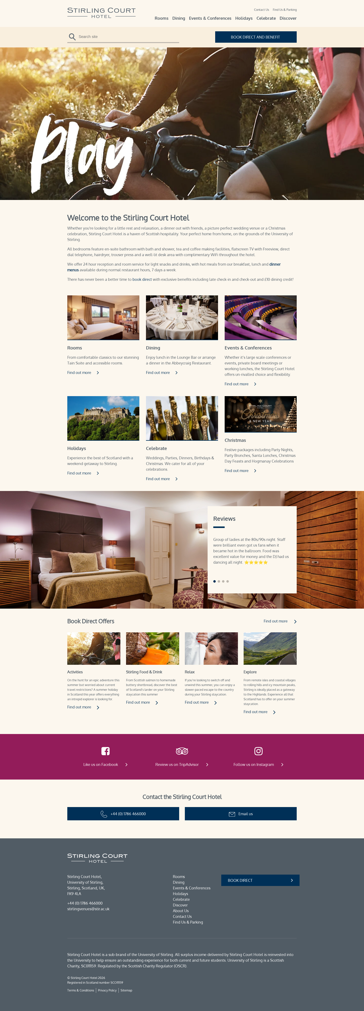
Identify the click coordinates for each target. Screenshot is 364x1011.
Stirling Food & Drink (144, 671)
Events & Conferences (210, 18)
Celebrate (266, 18)
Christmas (235, 440)
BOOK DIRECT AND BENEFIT (256, 37)
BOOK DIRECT (240, 880)
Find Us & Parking (285, 10)
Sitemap (126, 990)
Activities (75, 671)
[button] (214, 581)
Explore (250, 671)
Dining (178, 18)
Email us (245, 813)
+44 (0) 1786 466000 (128, 813)
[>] (73, 38)
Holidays (244, 18)
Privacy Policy (107, 990)
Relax (190, 671)
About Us (181, 910)
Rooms (162, 18)
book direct (142, 279)
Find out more (79, 372)
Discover (288, 18)
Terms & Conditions (80, 990)
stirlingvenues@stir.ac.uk (88, 908)
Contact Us (261, 10)
